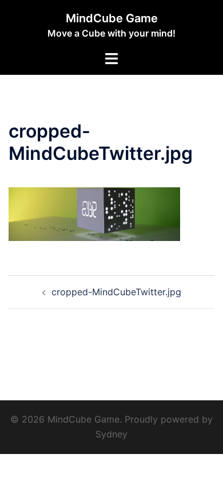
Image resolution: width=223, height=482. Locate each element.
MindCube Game (112, 18)
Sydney (111, 434)
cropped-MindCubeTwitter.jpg (116, 292)
